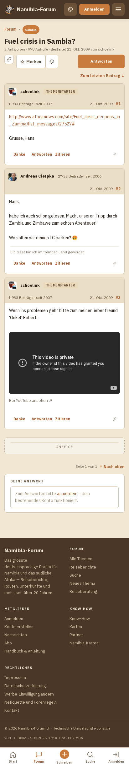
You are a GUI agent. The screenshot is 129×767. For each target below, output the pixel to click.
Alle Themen (81, 558)
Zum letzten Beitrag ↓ (102, 75)
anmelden (66, 493)
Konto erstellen (19, 626)
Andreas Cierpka (37, 176)
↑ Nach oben (112, 466)
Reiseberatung (83, 591)
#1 (118, 103)
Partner (76, 635)
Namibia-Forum (36, 9)
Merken (30, 62)
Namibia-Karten (84, 643)
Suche (75, 575)
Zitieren (62, 154)
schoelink (30, 91)
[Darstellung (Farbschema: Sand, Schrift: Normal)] (70, 9)
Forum (10, 29)
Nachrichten (15, 635)
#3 (118, 297)
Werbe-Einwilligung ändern (29, 694)
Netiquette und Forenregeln (30, 702)
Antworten (101, 61)
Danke (19, 154)
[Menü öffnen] (118, 9)
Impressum (15, 677)
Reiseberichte (83, 567)
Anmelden (94, 9)
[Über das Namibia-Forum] (9, 9)
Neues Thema (82, 583)
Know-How (80, 618)
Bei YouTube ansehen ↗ (30, 400)
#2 (118, 188)
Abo (8, 643)
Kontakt (11, 710)
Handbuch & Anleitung (24, 651)
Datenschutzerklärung (25, 685)
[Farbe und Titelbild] (51, 61)
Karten (76, 626)
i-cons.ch (102, 728)
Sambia (31, 30)
